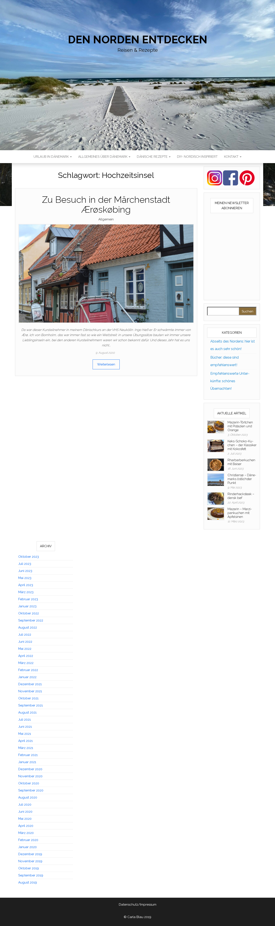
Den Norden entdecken (137, 39)
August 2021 (27, 712)
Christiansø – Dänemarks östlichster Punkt (242, 479)
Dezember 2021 (30, 684)
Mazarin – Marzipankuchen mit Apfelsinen (240, 513)
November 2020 (30, 776)
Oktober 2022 (28, 613)
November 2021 (30, 691)
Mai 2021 (24, 734)
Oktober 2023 (28, 557)
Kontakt (231, 157)
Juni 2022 (25, 642)
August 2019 (27, 882)
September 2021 (30, 705)
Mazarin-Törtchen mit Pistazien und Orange (240, 426)
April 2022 (25, 656)
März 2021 (25, 748)
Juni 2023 (25, 571)
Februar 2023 (28, 599)
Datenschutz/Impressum (137, 904)
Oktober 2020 (28, 783)
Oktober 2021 (28, 698)
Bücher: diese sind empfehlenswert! (224, 361)
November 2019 (30, 861)
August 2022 (27, 627)
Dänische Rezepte (152, 157)
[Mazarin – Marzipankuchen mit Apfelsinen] (215, 513)
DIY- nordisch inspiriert (197, 157)
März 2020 (26, 833)
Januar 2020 (27, 847)
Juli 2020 (24, 804)
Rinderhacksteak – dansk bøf (241, 496)
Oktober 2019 (28, 868)
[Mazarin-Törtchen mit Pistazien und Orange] (215, 427)
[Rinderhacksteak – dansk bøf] (215, 498)
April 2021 (25, 741)
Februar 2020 (28, 840)
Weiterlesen (106, 364)
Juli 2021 (24, 719)
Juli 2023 (24, 564)
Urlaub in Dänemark (52, 157)
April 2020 (25, 826)
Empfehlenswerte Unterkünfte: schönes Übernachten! (229, 381)
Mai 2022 (24, 649)
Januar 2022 (27, 677)
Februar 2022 (28, 670)
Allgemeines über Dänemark (103, 157)
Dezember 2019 (30, 854)
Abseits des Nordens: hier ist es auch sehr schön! (232, 345)
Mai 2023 (24, 578)
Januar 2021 (27, 762)
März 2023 (26, 592)
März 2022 (26, 663)
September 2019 (30, 875)
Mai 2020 (25, 819)
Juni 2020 (25, 812)
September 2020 (30, 790)
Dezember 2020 (30, 769)
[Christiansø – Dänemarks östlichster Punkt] (215, 479)
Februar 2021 (28, 755)
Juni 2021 (25, 727)
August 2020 (27, 797)
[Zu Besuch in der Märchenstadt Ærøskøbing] (106, 273)
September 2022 (30, 620)
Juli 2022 (24, 635)
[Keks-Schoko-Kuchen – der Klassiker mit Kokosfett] (215, 445)
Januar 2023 (27, 606)
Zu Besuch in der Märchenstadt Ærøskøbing (106, 204)
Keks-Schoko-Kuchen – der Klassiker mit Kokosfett (242, 445)
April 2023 (25, 585)
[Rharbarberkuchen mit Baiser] (215, 464)
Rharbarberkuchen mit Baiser (241, 462)
